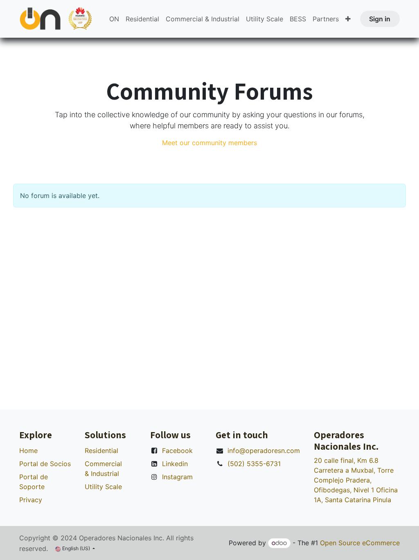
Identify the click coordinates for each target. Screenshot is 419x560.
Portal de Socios (45, 464)
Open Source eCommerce (360, 543)
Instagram (177, 477)
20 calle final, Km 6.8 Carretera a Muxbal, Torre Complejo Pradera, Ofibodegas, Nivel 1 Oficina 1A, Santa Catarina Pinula (356, 480)
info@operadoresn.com (264, 450)
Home (28, 450)
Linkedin (175, 464)
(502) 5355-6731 (254, 464)
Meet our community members (209, 143)
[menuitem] (114, 19)
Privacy (30, 500)
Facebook (177, 450)
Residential (101, 450)
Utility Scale (103, 487)
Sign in (379, 19)
